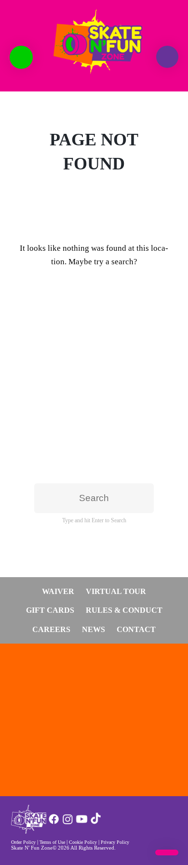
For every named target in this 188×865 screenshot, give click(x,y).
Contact (136, 629)
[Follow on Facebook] (53, 822)
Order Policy (23, 842)
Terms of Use (52, 842)
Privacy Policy (115, 842)
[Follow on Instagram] (67, 822)
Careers (51, 629)
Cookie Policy (83, 842)
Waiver (58, 591)
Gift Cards (50, 610)
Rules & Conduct (124, 610)
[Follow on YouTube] (81, 822)
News (93, 629)
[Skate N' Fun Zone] (28, 831)
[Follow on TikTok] (95, 822)
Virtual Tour (116, 591)
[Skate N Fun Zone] (94, 42)
